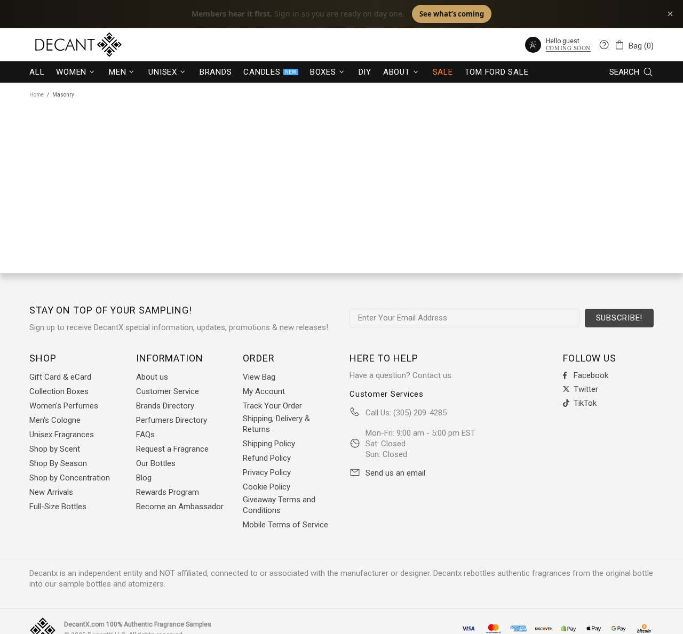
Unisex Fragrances (61, 434)
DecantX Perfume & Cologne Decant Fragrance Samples (58, 44)
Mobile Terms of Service (285, 524)
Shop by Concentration (69, 478)
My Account (264, 391)
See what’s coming (451, 14)
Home (36, 95)
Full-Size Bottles (57, 506)
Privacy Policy (267, 472)
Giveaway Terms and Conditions (279, 505)
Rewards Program (167, 492)
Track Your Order (272, 406)
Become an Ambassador (180, 506)
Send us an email (395, 473)
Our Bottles (156, 463)
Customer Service (167, 391)
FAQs (145, 434)
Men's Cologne (55, 420)
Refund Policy (267, 458)
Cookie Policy (266, 487)
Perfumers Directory (171, 420)
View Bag (259, 377)
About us (152, 377)
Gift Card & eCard (60, 377)
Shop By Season (58, 463)
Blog (144, 478)
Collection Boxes (59, 391)
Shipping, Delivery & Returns (276, 424)
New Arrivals (51, 492)
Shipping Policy (269, 443)
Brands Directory (165, 406)
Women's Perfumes (63, 406)
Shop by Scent (54, 449)
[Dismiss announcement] (670, 13)
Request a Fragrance (172, 449)
